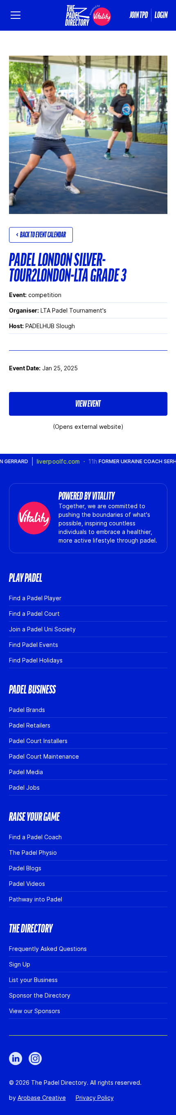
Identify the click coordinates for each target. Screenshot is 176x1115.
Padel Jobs (24, 787)
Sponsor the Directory (39, 995)
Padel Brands (27, 709)
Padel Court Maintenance (44, 756)
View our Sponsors (34, 1010)
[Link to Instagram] (35, 1058)
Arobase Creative (42, 1097)
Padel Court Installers (38, 740)
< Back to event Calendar (41, 234)
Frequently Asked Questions (48, 948)
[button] (17, 15)
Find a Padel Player (35, 598)
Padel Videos (27, 883)
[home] (88, 15)
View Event (88, 404)
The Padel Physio (33, 852)
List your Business (33, 979)
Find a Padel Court (34, 613)
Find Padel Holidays (36, 660)
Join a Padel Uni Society (42, 629)
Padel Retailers (29, 725)
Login (161, 15)
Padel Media (26, 771)
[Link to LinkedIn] (15, 1058)
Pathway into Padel (35, 899)
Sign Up (19, 964)
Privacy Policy (95, 1097)
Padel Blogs (25, 868)
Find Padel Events (33, 644)
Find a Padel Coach (35, 836)
